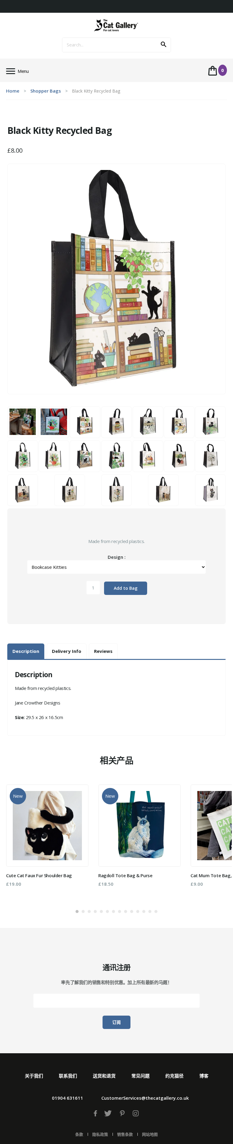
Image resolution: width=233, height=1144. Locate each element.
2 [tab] (83, 911)
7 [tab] (113, 911)
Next (218, 841)
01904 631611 (67, 1098)
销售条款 (125, 1134)
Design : (117, 557)
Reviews (103, 651)
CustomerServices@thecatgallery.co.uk (145, 1098)
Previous (15, 841)
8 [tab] (119, 911)
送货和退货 (104, 1076)
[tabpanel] (47, 835)
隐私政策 (100, 1134)
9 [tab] (125, 911)
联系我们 (68, 1076)
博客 (203, 1076)
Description (25, 651)
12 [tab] (143, 911)
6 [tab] (107, 911)
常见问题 (140, 1076)
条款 (79, 1134)
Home (12, 91)
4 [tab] (95, 911)
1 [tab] (77, 911)
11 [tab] (137, 911)
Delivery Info (66, 651)
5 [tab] (101, 911)
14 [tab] (155, 911)
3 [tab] (89, 911)
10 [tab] (131, 911)
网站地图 (150, 1134)
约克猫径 (174, 1076)
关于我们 (34, 1076)
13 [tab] (149, 911)
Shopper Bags (45, 91)
